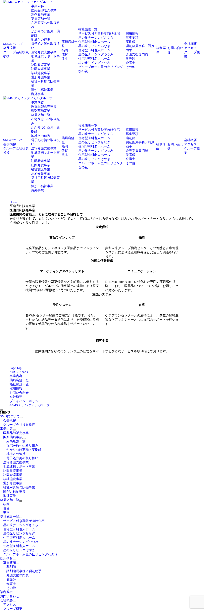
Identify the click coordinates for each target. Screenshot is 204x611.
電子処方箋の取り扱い (22, 458)
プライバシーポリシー (25, 401)
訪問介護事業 (40, 69)
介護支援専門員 (137, 54)
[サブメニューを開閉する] (21, 417)
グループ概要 (12, 608)
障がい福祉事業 (42, 89)
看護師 (130, 58)
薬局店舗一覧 (40, 18)
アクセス (190, 48)
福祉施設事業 (40, 73)
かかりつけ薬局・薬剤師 (23, 449)
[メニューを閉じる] (1, 410)
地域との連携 (40, 39)
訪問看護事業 (40, 64)
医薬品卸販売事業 (44, 10)
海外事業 (37, 94)
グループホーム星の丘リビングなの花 (30, 554)
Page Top (16, 368)
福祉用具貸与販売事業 (19, 487)
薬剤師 (130, 41)
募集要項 (132, 37)
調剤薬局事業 (40, 14)
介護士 (130, 62)
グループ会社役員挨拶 (19, 424)
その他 (130, 67)
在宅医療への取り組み (22, 445)
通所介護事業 (40, 77)
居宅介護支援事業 (44, 52)
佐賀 (65, 54)
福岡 (65, 50)
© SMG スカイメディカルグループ (29, 405)
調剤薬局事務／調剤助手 (23, 571)
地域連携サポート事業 (19, 466)
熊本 (65, 58)
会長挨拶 (9, 48)
